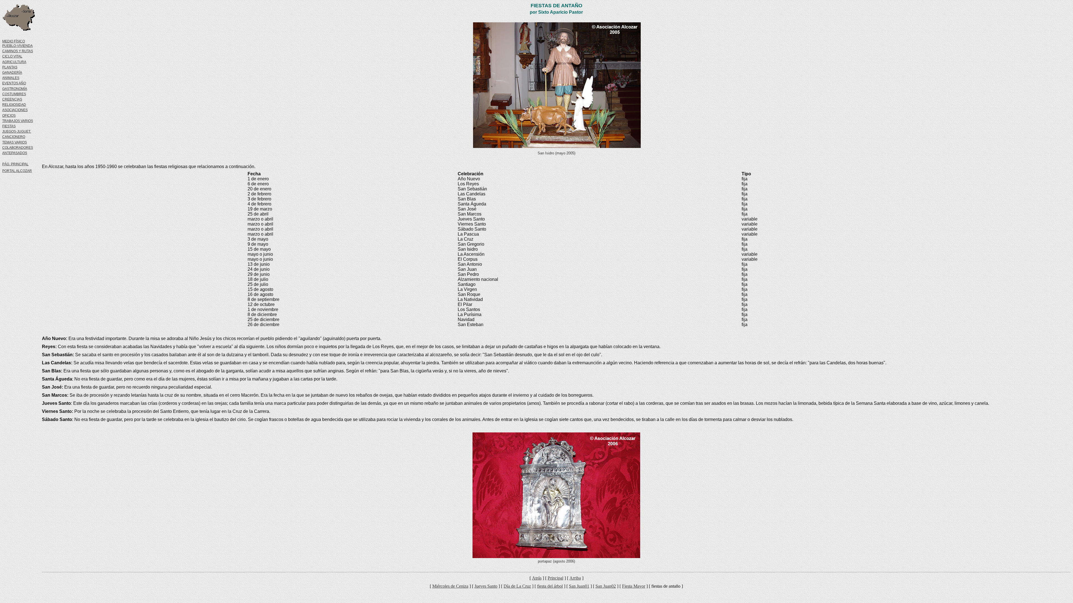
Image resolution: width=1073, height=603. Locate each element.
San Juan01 (579, 586)
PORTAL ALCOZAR (17, 171)
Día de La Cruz (517, 586)
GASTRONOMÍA (14, 89)
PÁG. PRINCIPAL (15, 164)
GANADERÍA (12, 73)
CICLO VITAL (12, 56)
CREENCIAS (12, 99)
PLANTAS (9, 67)
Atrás (537, 578)
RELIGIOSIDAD (14, 105)
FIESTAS (9, 126)
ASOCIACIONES (15, 110)
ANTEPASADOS (14, 153)
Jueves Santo (485, 586)
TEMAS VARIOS (14, 142)
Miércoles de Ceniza (450, 586)
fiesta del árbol (550, 586)
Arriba (575, 578)
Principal (555, 578)
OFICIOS (9, 116)
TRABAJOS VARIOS (17, 121)
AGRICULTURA (14, 62)
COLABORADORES (17, 148)
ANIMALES (10, 78)
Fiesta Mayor (633, 586)
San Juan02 (605, 586)
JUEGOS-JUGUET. (16, 131)
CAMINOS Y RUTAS (17, 51)
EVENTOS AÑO (14, 83)
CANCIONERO (13, 137)
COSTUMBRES (14, 94)
